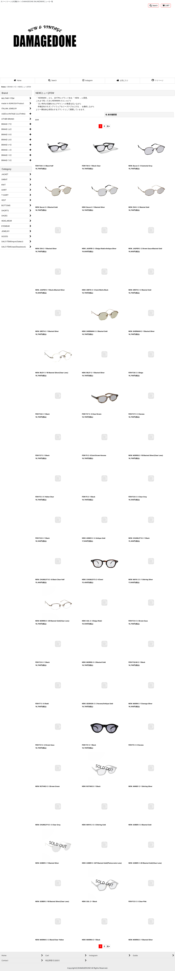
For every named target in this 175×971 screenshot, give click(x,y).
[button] (153, 5)
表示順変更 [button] (112, 114)
